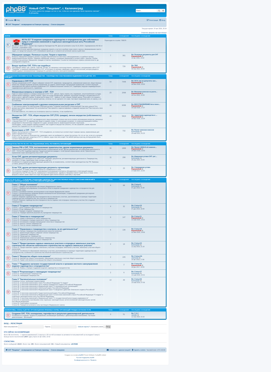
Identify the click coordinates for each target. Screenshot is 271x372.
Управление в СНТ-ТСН (22, 81)
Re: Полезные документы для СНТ (144, 54)
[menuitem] (17, 20)
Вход (6, 323)
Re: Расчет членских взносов (142, 130)
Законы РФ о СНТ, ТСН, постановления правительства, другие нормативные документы (52, 147)
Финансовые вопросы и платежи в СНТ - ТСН (32, 92)
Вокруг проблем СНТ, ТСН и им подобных (31, 66)
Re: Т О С (135, 313)
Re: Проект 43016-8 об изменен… (144, 147)
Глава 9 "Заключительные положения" (29, 279)
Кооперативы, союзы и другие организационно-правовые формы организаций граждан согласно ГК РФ (48, 310)
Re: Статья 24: (136, 256)
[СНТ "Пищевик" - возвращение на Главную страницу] (17, 9)
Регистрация (16, 323)
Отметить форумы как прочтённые (154, 32)
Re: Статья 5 (136, 184)
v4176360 (74, 344)
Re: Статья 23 (136, 243)
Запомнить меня (97, 326)
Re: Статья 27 (136, 271)
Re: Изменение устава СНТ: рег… (144, 156)
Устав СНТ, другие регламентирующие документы (34, 157)
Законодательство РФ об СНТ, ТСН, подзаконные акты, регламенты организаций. (38, 144)
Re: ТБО (134, 65)
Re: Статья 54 (136, 279)
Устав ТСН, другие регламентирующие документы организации (40, 167)
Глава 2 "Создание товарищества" (27, 206)
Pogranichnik (136, 56)
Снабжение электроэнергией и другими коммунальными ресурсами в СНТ (46, 104)
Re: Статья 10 (136, 205)
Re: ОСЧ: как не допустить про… (144, 81)
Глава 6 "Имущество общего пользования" (31, 256)
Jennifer (134, 315)
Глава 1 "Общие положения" (25, 185)
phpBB (80, 355)
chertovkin (135, 258)
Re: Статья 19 (136, 229)
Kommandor (135, 131)
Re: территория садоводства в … (144, 115)
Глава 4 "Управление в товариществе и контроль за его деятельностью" (45, 229)
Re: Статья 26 (136, 263)
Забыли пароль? (84, 326)
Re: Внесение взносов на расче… (144, 92)
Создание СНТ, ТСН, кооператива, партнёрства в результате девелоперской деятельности (53, 314)
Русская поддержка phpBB (85, 357)
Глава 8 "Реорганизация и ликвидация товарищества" (36, 272)
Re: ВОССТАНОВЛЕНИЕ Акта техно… (145, 104)
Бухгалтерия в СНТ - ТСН (23, 130)
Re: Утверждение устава (140, 167)
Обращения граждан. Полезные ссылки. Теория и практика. (39, 55)
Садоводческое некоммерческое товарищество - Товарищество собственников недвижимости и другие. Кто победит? (50, 76)
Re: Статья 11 (136, 216)
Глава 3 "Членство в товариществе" (28, 216)
